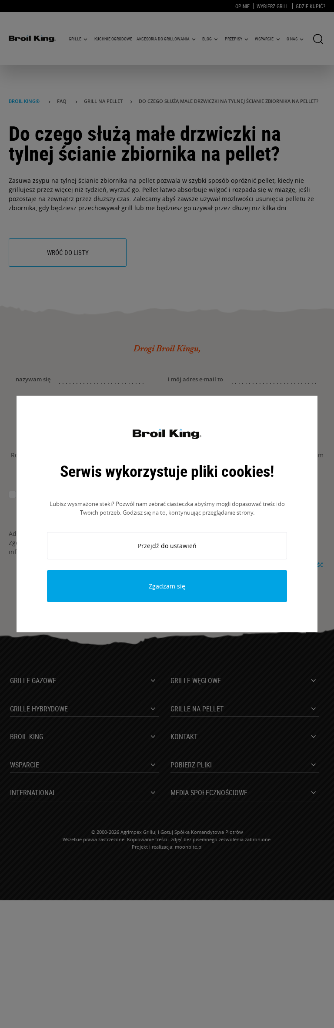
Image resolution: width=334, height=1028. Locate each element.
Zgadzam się (167, 586)
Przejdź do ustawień (167, 546)
